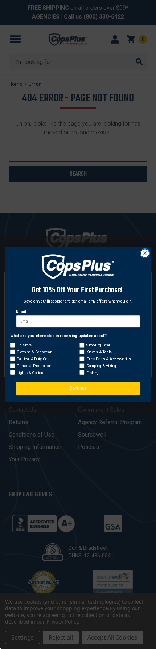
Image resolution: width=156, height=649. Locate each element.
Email (21, 311)
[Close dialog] (145, 253)
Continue (78, 387)
